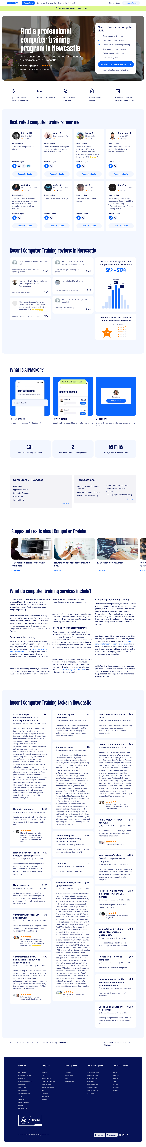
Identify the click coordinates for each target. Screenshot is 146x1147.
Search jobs (21, 1084)
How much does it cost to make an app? (72, 564)
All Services (90, 1093)
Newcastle (116, 1087)
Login (66, 1078)
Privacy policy (46, 1096)
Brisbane (115, 1078)
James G (25, 184)
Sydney (115, 1072)
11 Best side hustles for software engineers (28, 564)
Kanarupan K (124, 133)
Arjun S (57, 133)
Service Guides (22, 1090)
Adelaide (115, 1084)
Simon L (121, 184)
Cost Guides (22, 1087)
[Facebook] (119, 1135)
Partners (20, 1105)
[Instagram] (123, 1135)
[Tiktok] (127, 1135)
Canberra (115, 1090)
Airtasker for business (24, 1075)
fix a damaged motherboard (74, 669)
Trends (20, 1096)
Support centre (69, 1081)
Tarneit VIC (89, 188)
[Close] (138, 8)
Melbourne (116, 1075)
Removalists (90, 1081)
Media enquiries (46, 1078)
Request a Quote (25, 174)
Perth (114, 1081)
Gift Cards (21, 1099)
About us (44, 1072)
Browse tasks (69, 1075)
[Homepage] (12, 3)
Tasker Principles (46, 1084)
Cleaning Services (92, 1075)
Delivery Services (92, 1078)
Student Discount (23, 1102)
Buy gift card (82, 8)
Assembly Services (92, 1090)
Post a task (28, 3)
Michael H (26, 133)
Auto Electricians (92, 1087)
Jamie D (57, 184)
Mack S (89, 133)
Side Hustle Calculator (25, 1081)
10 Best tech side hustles (110, 562)
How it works (22, 1072)
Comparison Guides (24, 1093)
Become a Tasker (131, 3)
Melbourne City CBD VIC (61, 188)
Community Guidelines (48, 1081)
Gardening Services (92, 1084)
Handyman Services (93, 1072)
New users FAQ (22, 1108)
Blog (43, 1090)
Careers (44, 1075)
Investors (44, 1099)
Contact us (45, 1093)
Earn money (21, 1078)
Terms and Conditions (48, 1087)
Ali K (87, 184)
